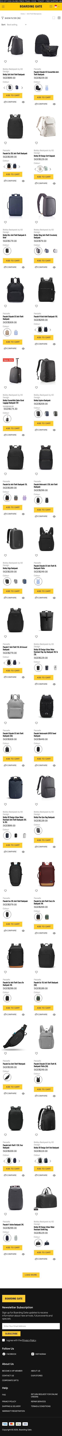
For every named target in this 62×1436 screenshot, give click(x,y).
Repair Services (38, 1401)
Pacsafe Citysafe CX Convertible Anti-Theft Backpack (46, 73)
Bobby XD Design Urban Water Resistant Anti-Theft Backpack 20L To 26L (14, 819)
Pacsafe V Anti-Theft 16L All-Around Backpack (15, 648)
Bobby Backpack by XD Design (13, 70)
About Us (35, 1371)
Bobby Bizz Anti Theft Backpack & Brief (14, 236)
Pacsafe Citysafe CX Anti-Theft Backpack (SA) (13, 734)
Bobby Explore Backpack (42, 400)
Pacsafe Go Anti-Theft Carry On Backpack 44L (13, 983)
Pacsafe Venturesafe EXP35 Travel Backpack (45, 734)
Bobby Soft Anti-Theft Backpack (14, 74)
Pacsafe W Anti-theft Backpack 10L (46, 316)
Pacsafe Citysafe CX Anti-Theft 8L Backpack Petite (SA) (45, 1065)
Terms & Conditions (40, 1406)
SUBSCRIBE (11, 1333)
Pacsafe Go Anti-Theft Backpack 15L (15, 484)
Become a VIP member (12, 1371)
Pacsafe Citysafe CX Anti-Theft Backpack (13, 317)
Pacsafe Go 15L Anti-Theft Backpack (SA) (46, 983)
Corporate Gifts (10, 1380)
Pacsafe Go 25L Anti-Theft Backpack (15, 153)
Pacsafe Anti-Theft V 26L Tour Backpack (13, 1146)
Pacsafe (37, 69)
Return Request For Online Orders (44, 1395)
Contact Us (8, 1375)
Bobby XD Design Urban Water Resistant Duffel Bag (44, 1228)
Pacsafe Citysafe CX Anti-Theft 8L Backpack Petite (45, 567)
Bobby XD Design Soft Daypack (44, 156)
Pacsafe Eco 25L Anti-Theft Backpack (15, 901)
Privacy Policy (29, 1340)
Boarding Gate (31, 6)
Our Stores (36, 1375)
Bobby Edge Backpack (10, 568)
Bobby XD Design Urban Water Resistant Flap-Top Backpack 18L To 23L (46, 652)
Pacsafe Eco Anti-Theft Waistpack (14, 1064)
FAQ (4, 1394)
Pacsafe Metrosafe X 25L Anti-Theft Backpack (46, 485)
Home (23, 14)
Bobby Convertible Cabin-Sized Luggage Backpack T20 (13, 401)
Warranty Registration (13, 1411)
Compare (11, 102)
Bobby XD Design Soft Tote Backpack (46, 1147)
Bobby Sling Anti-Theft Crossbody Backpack (45, 236)
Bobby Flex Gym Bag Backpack (44, 817)
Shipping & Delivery (11, 1406)
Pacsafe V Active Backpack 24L (13, 1224)
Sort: (3, 24)
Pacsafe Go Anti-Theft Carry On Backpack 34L (44, 902)
